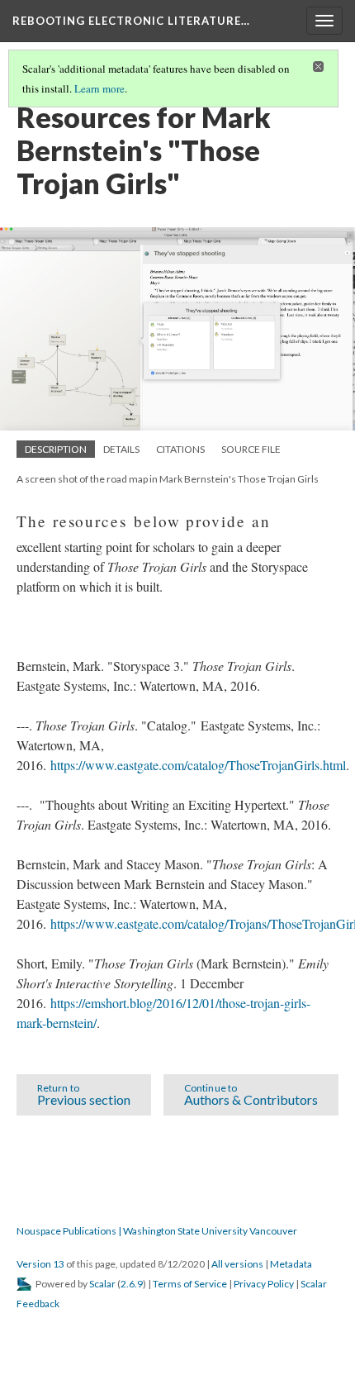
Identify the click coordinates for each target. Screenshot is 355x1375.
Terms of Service (190, 1283)
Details (121, 449)
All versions (237, 1264)
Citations (180, 449)
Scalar (102, 1283)
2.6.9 (132, 1283)
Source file (251, 449)
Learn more (99, 88)
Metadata (291, 1264)
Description (56, 449)
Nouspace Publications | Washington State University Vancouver (157, 1231)
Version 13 (40, 1264)
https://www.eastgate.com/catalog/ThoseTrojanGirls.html (198, 764)
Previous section (83, 1094)
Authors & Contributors (251, 1094)
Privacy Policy (264, 1283)
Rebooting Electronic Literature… (131, 20)
